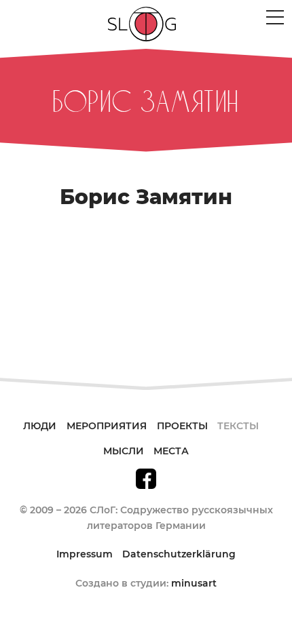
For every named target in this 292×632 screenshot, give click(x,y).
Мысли (123, 451)
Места (171, 451)
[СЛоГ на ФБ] (146, 477)
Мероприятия (107, 426)
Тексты (238, 426)
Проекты (182, 426)
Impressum (84, 554)
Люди (39, 426)
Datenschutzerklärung (179, 554)
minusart (194, 583)
